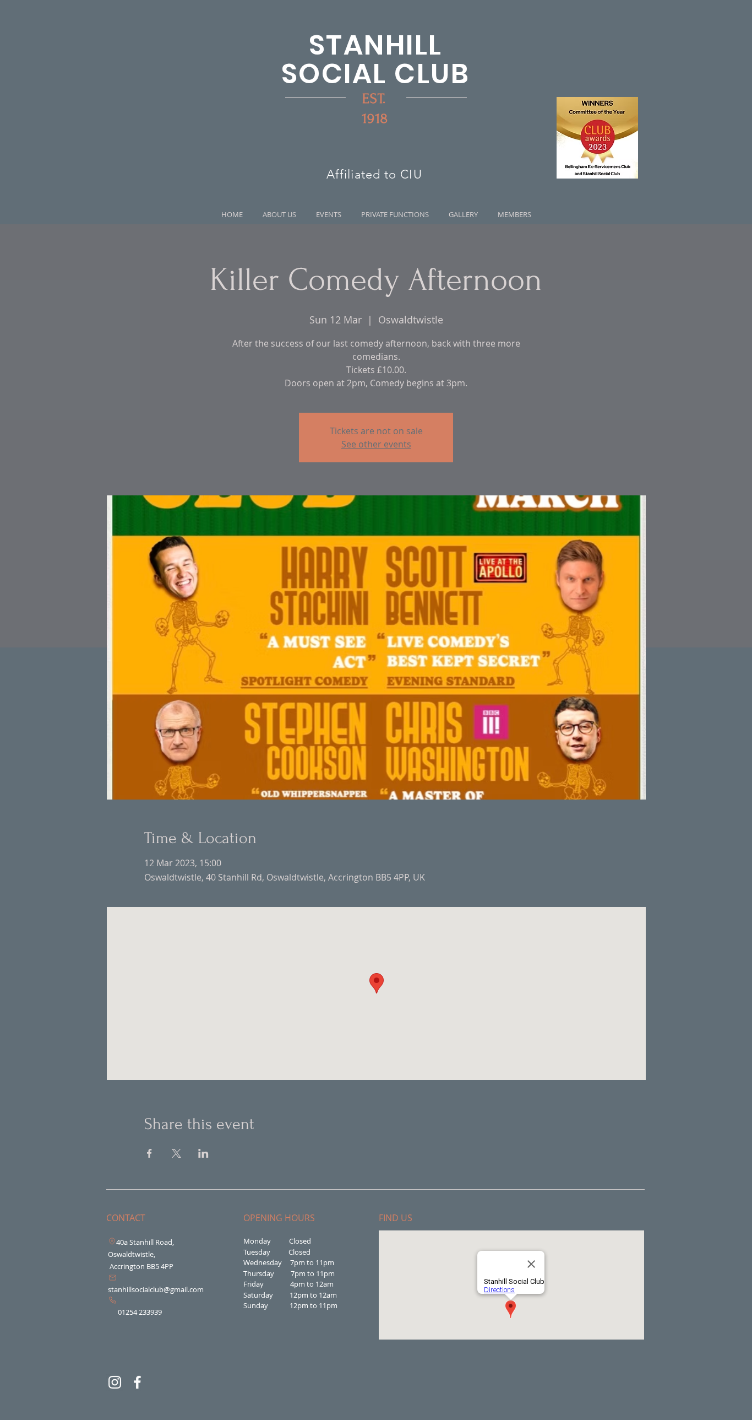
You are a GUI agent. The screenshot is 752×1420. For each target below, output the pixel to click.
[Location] (112, 1241)
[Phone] (113, 1300)
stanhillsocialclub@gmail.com (156, 1289)
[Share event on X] (176, 1153)
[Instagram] (114, 1382)
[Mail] (112, 1278)
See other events (376, 444)
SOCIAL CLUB (375, 73)
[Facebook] (137, 1382)
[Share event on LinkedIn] (203, 1153)
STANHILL (376, 44)
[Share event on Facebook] (149, 1153)
